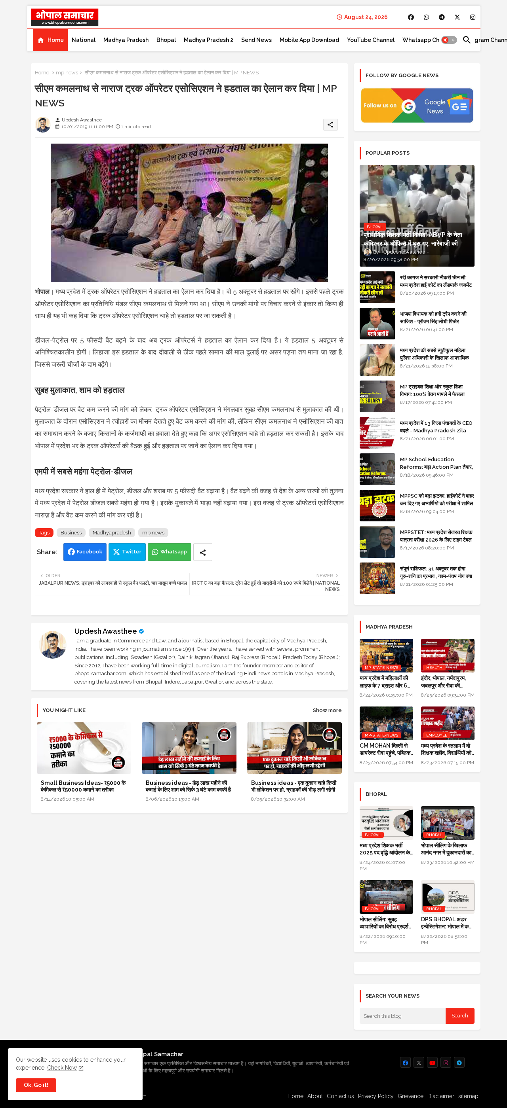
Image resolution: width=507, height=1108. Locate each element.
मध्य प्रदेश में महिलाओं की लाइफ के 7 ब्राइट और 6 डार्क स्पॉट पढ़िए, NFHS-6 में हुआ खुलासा (385, 682)
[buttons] (411, 17)
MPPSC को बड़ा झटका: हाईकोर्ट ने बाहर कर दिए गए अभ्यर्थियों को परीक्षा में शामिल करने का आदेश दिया (437, 503)
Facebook (89, 552)
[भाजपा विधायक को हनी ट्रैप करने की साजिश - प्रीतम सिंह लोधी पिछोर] (377, 323)
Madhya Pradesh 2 (208, 40)
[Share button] (202, 552)
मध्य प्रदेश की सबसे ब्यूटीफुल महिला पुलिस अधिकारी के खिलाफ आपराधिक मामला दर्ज (434, 357)
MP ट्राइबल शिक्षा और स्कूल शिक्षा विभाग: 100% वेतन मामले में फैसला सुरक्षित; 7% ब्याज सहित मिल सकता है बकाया (434, 397)
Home (56, 40)
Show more (327, 710)
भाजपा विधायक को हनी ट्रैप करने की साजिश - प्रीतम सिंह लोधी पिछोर (433, 317)
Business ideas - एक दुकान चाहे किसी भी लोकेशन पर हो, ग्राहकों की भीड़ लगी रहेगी (293, 786)
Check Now (62, 1067)
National (83, 40)
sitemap (468, 1096)
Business (71, 533)
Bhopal (166, 40)
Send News (256, 40)
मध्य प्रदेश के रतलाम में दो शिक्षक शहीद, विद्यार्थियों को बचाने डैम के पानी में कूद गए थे (446, 749)
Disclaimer (440, 1096)
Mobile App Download (309, 40)
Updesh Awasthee (105, 631)
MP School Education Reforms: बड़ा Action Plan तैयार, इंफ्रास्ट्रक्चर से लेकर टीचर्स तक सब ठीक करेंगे (436, 470)
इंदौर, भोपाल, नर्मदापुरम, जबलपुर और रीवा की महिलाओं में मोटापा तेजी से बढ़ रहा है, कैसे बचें (445, 682)
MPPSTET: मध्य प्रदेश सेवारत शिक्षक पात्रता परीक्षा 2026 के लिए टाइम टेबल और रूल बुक (436, 539)
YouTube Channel (371, 40)
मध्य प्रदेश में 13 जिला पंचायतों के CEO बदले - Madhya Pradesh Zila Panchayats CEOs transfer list (436, 434)
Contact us (340, 1096)
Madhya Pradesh (126, 40)
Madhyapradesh (112, 533)
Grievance (410, 1096)
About (315, 1096)
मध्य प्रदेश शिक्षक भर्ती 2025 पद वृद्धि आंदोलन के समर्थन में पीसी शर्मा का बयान (386, 849)
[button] (449, 40)
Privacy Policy (376, 1096)
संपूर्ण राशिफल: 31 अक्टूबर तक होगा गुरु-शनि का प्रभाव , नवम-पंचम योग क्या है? (436, 576)
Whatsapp (173, 552)
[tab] (50, 40)
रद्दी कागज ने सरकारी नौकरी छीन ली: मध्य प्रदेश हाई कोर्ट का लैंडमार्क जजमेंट (436, 281)
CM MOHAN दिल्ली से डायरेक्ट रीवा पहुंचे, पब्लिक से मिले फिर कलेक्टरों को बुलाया (385, 749)
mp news (67, 73)
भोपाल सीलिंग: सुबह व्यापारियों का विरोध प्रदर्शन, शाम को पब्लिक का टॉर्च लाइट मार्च (386, 923)
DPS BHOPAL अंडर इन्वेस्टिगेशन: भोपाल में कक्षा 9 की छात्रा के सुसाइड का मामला (447, 923)
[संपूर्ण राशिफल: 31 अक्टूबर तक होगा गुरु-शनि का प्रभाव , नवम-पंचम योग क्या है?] (377, 578)
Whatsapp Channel (428, 40)
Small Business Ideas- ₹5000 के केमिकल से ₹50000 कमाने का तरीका (83, 786)
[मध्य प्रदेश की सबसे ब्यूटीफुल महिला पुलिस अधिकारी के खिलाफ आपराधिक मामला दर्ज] (377, 360)
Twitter (131, 552)
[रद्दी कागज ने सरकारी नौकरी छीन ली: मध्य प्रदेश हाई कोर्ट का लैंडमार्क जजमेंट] (377, 287)
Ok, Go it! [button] (36, 1085)
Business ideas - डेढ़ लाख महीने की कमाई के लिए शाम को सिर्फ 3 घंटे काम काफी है (188, 786)
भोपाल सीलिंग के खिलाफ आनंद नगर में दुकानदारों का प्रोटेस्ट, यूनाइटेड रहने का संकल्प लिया (446, 849)
